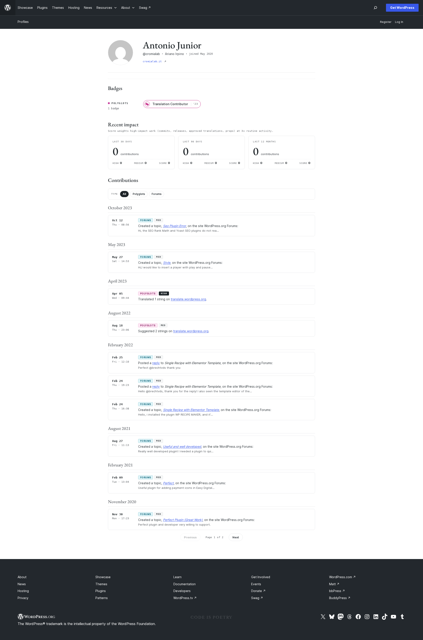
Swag (257, 598)
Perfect (168, 483)
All (124, 194)
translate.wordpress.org (188, 299)
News (22, 584)
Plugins (100, 591)
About (22, 577)
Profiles (23, 22)
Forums (156, 194)
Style (166, 262)
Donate (258, 591)
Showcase (103, 577)
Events (256, 584)
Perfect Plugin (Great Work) (182, 520)
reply (156, 363)
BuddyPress (340, 598)
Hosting (23, 591)
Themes (101, 584)
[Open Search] (375, 7)
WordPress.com (342, 577)
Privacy (23, 598)
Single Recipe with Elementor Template (191, 410)
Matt (334, 584)
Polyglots (139, 194)
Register (385, 22)
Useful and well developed (182, 446)
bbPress (337, 591)
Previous (190, 537)
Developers (182, 591)
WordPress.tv (185, 598)
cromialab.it (153, 61)
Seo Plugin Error (174, 226)
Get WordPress (402, 7)
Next (235, 537)
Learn (177, 577)
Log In (399, 22)
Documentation (184, 584)
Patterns (101, 598)
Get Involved (260, 577)
